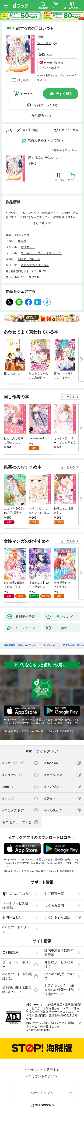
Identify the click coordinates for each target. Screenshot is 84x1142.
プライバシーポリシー (17, 964)
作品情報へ (40, 115)
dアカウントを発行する (42, 1070)
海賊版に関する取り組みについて (17, 990)
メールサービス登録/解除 (15, 905)
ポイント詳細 (47, 67)
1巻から (57, 150)
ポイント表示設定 (57, 917)
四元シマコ (44, 43)
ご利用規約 (10, 952)
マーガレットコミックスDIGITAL (41, 253)
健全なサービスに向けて (59, 964)
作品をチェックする (45, 105)
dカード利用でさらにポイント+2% (55, 75)
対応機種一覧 (54, 893)
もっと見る (68, 397)
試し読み (23, 80)
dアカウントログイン (16, 929)
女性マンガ (28, 247)
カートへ (26, 94)
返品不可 (42, 80)
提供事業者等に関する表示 (59, 952)
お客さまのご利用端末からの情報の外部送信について (59, 990)
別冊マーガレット (29, 259)
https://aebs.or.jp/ (39, 1030)
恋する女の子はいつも (44, 157)
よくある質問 (54, 905)
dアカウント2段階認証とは (17, 976)
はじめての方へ (20, 893)
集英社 (22, 241)
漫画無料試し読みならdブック (19, 645)
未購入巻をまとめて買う (45, 140)
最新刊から (71, 150)
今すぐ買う (64, 94)
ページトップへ (42, 1093)
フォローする (54, 43)
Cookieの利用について (59, 976)
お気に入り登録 (68, 130)
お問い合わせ (12, 917)
